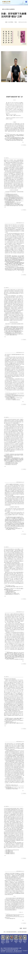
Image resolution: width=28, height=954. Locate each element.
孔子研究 (7, 9)
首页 (3, 9)
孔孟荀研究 (11, 9)
